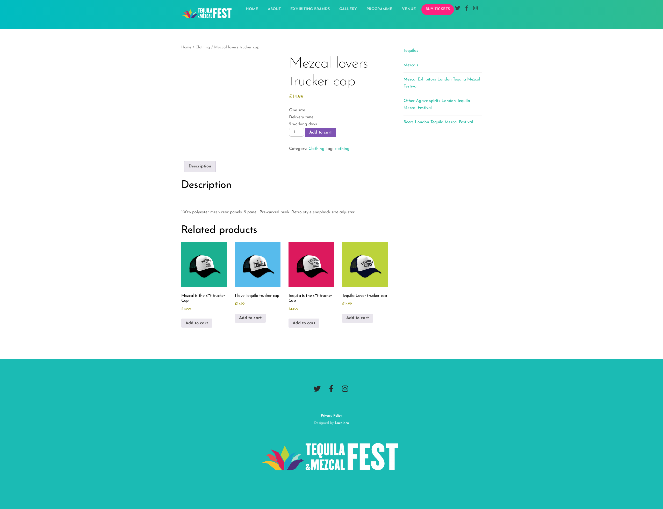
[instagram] (345, 389)
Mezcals (410, 65)
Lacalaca (342, 423)
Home (252, 9)
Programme (379, 9)
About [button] (274, 9)
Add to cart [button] (196, 323)
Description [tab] (200, 166)
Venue (409, 9)
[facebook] (331, 389)
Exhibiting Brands (310, 9)
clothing (342, 149)
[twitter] (317, 389)
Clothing (203, 47)
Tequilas (410, 51)
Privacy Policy (331, 415)
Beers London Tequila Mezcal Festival (438, 122)
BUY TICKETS (438, 9)
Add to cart (320, 132)
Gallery (348, 9)
